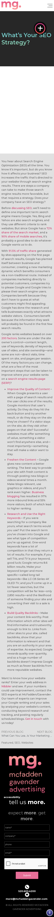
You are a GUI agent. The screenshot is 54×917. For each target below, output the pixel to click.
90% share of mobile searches (21, 236)
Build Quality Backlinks (22, 613)
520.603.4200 (27, 891)
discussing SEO (22, 208)
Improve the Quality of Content (28, 389)
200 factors (9, 338)
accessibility (12, 797)
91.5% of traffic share (22, 251)
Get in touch (33, 719)
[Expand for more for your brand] (40, 28)
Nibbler (6, 686)
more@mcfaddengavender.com (26, 898)
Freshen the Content (21, 459)
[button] (49, 5)
